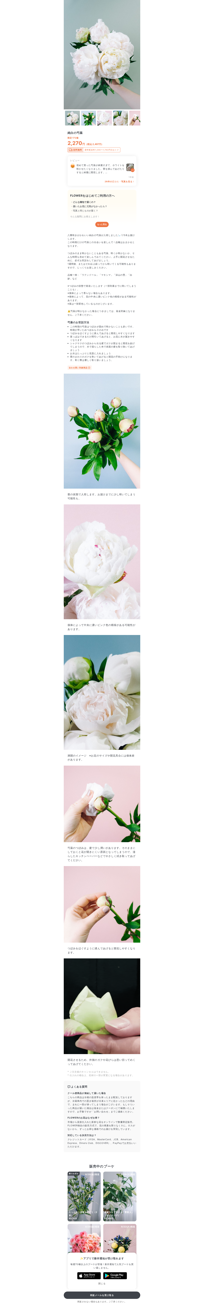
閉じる (102, 1283)
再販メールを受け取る (102, 1295)
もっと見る (102, 224)
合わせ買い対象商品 (78, 367)
